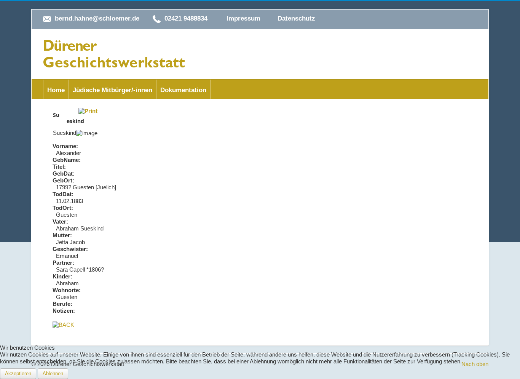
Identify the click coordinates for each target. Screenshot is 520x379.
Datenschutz (296, 18)
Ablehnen (53, 373)
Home (56, 90)
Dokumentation (183, 90)
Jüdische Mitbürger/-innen (112, 90)
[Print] (87, 110)
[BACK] (63, 324)
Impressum (243, 18)
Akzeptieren (18, 373)
